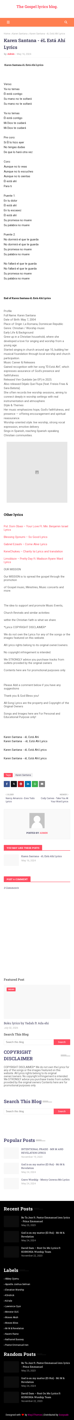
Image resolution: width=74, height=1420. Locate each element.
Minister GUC (12, 1312)
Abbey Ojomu (12, 1278)
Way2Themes (35, 1415)
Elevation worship (14, 1289)
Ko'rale (8, 1301)
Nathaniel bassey (14, 1339)
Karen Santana (20, 33)
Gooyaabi (63, 1415)
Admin (10, 54)
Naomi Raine (12, 1334)
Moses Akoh (11, 1317)
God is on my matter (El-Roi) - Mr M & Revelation (43, 1166)
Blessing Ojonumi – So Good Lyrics (25, 537)
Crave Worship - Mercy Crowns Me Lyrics (45, 1179)
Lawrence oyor (13, 1306)
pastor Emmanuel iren (16, 1345)
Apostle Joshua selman (17, 1284)
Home (7, 33)
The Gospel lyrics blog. (37, 6)
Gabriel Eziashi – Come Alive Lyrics (25, 544)
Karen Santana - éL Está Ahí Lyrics (41, 856)
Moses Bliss (11, 1323)
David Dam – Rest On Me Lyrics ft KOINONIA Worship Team (41, 1249)
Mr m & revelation (14, 1328)
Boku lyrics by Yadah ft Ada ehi (26, 1023)
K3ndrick (9, 1295)
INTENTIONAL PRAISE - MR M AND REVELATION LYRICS (42, 1151)
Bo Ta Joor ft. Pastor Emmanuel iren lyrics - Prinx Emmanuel (45, 1219)
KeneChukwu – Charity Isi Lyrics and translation (33, 551)
